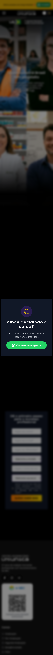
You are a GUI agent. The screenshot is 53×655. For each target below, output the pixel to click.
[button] (3, 301)
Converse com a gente (28, 345)
